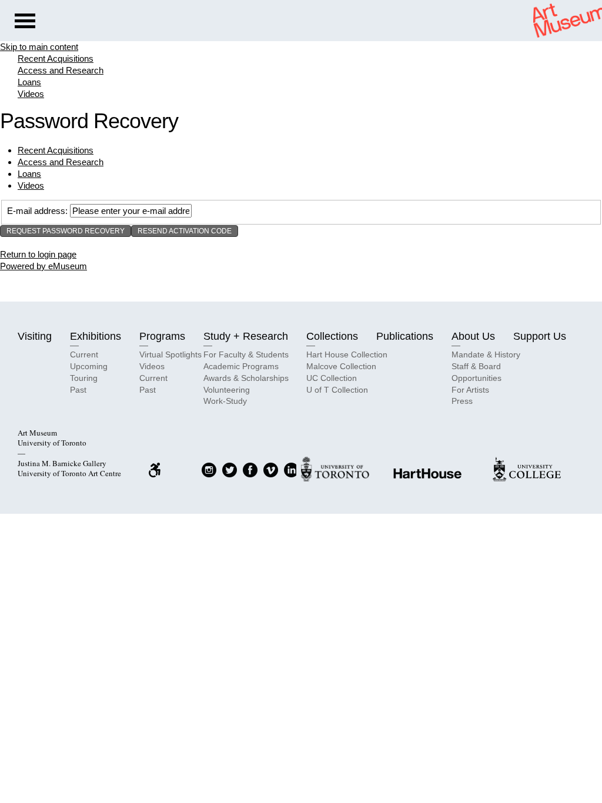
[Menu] (25, 22)
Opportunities (476, 378)
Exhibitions (95, 336)
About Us (473, 336)
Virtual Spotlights (170, 354)
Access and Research (60, 70)
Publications (404, 336)
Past (78, 389)
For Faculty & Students (246, 354)
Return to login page (38, 254)
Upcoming (89, 366)
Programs (162, 336)
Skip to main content (39, 47)
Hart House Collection (346, 354)
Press (462, 401)
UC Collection (331, 378)
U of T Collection (337, 389)
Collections (332, 336)
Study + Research (245, 336)
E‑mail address (36, 211)
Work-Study (225, 401)
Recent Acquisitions (55, 58)
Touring (84, 378)
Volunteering (226, 389)
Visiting (35, 336)
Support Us (539, 336)
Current (84, 354)
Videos (31, 94)
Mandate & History (486, 354)
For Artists (470, 389)
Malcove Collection (341, 366)
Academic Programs (241, 366)
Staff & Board (476, 366)
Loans (29, 82)
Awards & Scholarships (246, 378)
